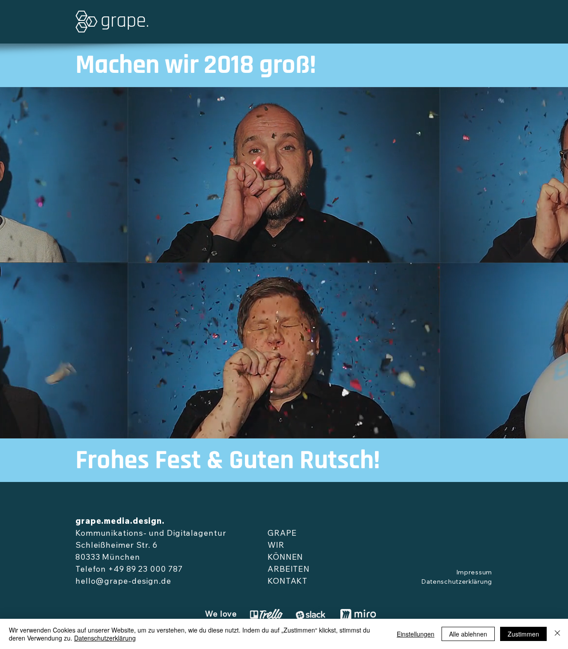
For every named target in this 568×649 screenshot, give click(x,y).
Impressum (474, 573)
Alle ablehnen (468, 633)
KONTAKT (288, 582)
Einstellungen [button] (415, 633)
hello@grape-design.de (123, 582)
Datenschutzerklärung (456, 582)
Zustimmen (523, 633)
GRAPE (282, 534)
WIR (276, 546)
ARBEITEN (289, 570)
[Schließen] (557, 634)
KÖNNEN (285, 558)
